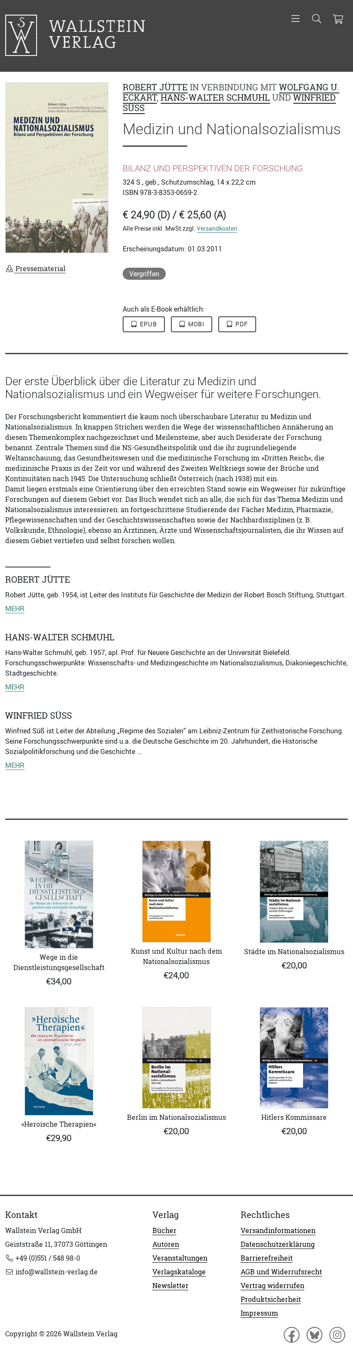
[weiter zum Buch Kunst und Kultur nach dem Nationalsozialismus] (176, 891)
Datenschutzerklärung (278, 1244)
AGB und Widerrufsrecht (281, 1272)
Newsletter (170, 1285)
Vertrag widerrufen (272, 1285)
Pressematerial (39, 268)
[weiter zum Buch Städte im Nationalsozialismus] (294, 892)
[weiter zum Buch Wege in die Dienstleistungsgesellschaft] (58, 895)
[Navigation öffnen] (295, 19)
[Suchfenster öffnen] (316, 19)
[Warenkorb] (338, 19)
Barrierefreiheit (267, 1258)
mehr (15, 608)
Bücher (164, 1230)
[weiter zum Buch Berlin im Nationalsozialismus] (176, 1058)
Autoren (165, 1244)
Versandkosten (217, 228)
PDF (241, 324)
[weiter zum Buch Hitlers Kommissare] (294, 1058)
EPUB (147, 324)
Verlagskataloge (179, 1272)
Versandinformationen (278, 1230)
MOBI (195, 324)
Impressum (259, 1313)
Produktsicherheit (271, 1299)
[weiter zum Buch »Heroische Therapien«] (58, 1061)
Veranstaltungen (179, 1258)
